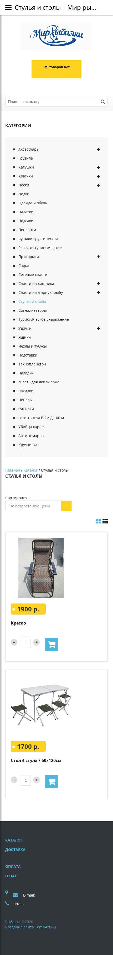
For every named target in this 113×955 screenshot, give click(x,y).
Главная (12, 470)
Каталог (30, 470)
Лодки (23, 193)
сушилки (26, 408)
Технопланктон (32, 364)
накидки (25, 390)
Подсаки (25, 220)
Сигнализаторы (32, 310)
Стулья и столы (32, 301)
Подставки (27, 355)
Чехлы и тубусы (32, 346)
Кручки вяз (28, 444)
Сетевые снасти (32, 274)
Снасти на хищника (36, 283)
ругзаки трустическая (38, 238)
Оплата (13, 866)
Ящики (24, 337)
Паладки (26, 372)
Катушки (26, 167)
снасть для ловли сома (38, 381)
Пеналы (25, 399)
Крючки (25, 176)
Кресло (18, 623)
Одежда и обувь (32, 202)
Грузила (25, 158)
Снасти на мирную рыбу (40, 292)
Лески (23, 184)
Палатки (25, 211)
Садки (23, 265)
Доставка (15, 849)
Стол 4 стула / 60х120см (36, 760)
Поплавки (27, 229)
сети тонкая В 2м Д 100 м (41, 417)
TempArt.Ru (45, 926)
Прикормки (28, 256)
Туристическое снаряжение (43, 319)
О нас (11, 875)
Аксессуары (28, 149)
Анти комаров (31, 435)
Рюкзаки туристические (40, 247)
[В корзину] (51, 644)
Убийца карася (31, 426)
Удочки (25, 328)
